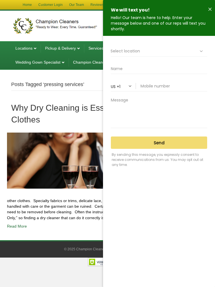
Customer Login (50, 5)
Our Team (76, 5)
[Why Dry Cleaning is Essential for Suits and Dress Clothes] (91, 160)
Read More (17, 226)
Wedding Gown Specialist (37, 62)
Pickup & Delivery (60, 48)
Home (27, 5)
